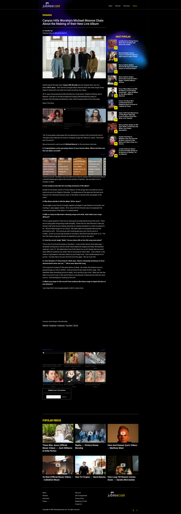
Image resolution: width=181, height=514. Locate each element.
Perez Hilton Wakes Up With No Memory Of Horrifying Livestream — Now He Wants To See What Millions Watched (128, 92)
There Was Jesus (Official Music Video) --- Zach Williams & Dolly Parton (57, 448)
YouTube (69, 325)
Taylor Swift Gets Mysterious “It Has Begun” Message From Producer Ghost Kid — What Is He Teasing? (128, 115)
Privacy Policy (79, 498)
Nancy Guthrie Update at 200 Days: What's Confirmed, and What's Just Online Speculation (128, 127)
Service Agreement (81, 495)
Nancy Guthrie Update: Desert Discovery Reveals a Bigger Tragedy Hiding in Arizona (128, 79)
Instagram (61, 325)
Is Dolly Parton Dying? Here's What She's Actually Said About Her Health (128, 42)
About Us (78, 493)
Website (45, 325)
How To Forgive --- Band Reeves (90, 477)
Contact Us (78, 504)
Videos (135, 6)
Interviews (126, 6)
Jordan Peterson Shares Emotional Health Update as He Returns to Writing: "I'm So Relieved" (128, 151)
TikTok (75, 325)
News (110, 6)
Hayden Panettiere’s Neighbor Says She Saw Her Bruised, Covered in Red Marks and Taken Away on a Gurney (128, 140)
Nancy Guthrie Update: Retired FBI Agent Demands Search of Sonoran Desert (128, 66)
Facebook (52, 325)
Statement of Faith (81, 501)
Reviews (117, 6)
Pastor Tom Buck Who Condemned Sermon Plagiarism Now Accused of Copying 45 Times (128, 103)
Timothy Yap (48, 31)
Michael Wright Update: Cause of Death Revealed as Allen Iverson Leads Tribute (128, 54)
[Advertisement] (123, 27)
